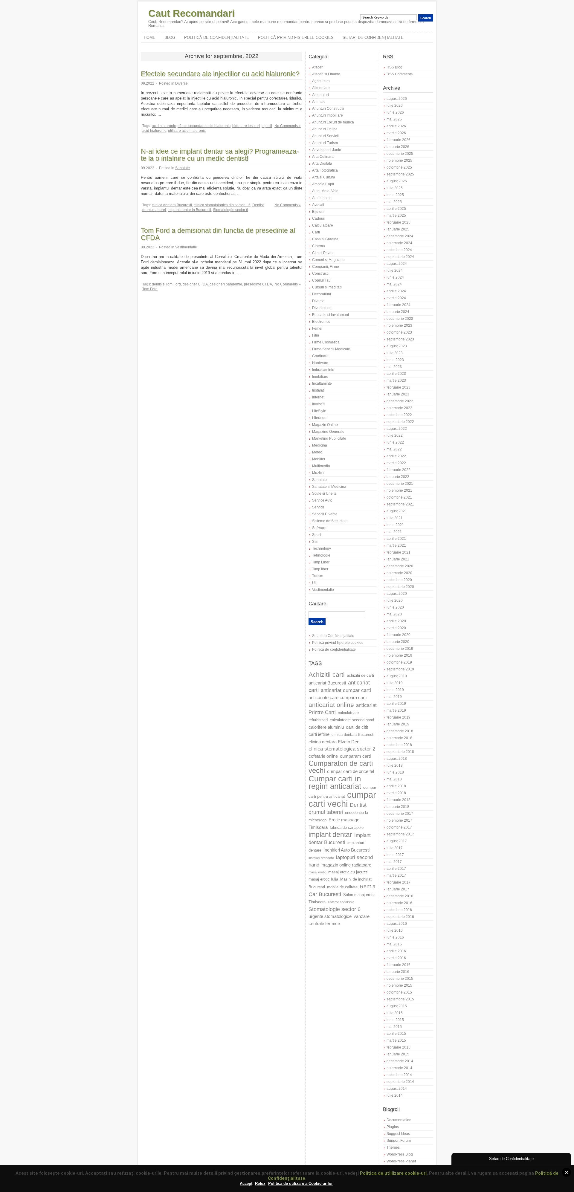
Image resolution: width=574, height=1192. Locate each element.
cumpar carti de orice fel (350, 771)
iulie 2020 (395, 600)
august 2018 (397, 759)
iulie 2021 (395, 518)
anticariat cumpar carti (346, 690)
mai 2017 (394, 862)
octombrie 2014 (399, 1075)
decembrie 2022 (400, 401)
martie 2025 (396, 215)
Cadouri (318, 218)
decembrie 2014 (400, 1061)
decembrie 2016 (400, 896)
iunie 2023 (395, 360)
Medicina (319, 445)
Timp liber (320, 569)
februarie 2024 (398, 305)
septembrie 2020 (400, 587)
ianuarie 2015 (398, 1054)
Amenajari (320, 95)
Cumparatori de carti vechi (341, 766)
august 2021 (397, 511)
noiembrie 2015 (399, 985)
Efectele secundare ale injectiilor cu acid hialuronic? (220, 74)
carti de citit (357, 727)
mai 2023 (394, 367)
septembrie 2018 (400, 752)
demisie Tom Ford (166, 284)
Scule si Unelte (324, 493)
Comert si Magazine (328, 260)
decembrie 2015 (400, 978)
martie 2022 (396, 463)
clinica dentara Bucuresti (172, 205)
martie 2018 (396, 793)
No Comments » (287, 126)
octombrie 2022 (399, 415)
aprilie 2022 (396, 456)
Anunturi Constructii (328, 108)
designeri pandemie (226, 284)
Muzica (318, 473)
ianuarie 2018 (398, 807)
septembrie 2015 (400, 999)
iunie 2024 (395, 277)
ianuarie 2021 (398, 559)
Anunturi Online (325, 129)
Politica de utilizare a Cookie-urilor (300, 1183)
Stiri (315, 542)
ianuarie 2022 (398, 477)
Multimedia (321, 466)
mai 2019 (394, 697)
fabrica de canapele (347, 828)
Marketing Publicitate (329, 438)
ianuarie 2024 (398, 312)
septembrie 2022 (400, 422)
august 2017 (397, 841)
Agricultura (321, 81)
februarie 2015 (398, 1047)
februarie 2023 (398, 387)
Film (315, 335)
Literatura (320, 418)
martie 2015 (396, 1040)
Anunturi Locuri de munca (333, 122)
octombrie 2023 (399, 332)
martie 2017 (396, 875)
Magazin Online (325, 425)
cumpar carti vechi (342, 799)
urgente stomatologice (330, 916)
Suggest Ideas (398, 1134)
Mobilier (318, 459)
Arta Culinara (323, 157)
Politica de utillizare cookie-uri (393, 1173)
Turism (317, 576)
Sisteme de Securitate (330, 521)
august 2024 (397, 264)
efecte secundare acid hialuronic (204, 126)
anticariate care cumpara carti (338, 697)
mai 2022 (394, 449)
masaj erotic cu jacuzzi (348, 872)
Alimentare (321, 88)
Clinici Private (323, 253)
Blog (169, 37)
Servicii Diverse (325, 514)
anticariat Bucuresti (327, 683)
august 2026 (397, 99)
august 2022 (397, 429)
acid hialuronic (164, 126)
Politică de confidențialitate (216, 37)
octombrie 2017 (399, 827)
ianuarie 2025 (398, 229)
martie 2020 (396, 628)
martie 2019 (396, 710)
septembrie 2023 (400, 339)
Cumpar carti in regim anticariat (335, 782)
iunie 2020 (395, 607)
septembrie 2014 (400, 1082)
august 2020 (397, 594)
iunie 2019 (395, 690)
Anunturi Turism (325, 143)
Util (314, 583)
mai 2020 (394, 614)
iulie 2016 (395, 930)
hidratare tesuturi (246, 126)
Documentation (399, 1120)
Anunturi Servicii (325, 136)
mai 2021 (394, 532)
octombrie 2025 (399, 167)
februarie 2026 (398, 140)
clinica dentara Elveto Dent (335, 741)
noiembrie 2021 (399, 490)
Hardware (320, 363)
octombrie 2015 (399, 992)
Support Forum (399, 1140)
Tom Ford (150, 289)
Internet (318, 397)
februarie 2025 (398, 222)
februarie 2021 (398, 552)
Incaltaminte (322, 383)
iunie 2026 (395, 112)
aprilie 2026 (396, 126)
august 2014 (397, 1088)
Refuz (260, 1183)
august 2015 (397, 1006)
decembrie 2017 (400, 814)
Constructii (320, 273)
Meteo (317, 452)
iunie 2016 (395, 937)
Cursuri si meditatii (327, 287)
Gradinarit (320, 356)
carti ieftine (319, 734)
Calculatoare (322, 225)
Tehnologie (321, 555)
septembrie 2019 (400, 669)
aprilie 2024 (396, 291)
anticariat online (331, 704)
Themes (393, 1147)
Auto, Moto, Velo (325, 191)
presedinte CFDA (258, 284)
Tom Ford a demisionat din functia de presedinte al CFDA (218, 234)
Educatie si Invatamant (330, 315)
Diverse (181, 83)
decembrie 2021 (400, 484)
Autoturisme (322, 198)
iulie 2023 (395, 353)
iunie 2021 (395, 525)
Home (149, 37)
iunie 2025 (395, 195)
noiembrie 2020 (399, 573)
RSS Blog (394, 67)
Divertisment (322, 308)
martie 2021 (396, 545)
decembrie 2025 (400, 154)
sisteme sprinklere (341, 902)
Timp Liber (320, 562)
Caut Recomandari (191, 13)
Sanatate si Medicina (329, 487)
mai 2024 (394, 284)
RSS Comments (400, 74)
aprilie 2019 (396, 704)
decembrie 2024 (400, 236)
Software (319, 528)
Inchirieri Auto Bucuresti (346, 850)
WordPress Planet (401, 1161)
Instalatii (319, 390)
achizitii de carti (360, 675)
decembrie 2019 (400, 649)
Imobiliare (320, 377)
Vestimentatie (186, 247)
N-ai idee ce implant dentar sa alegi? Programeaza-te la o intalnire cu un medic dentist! (220, 154)
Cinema (318, 246)
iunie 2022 (395, 442)
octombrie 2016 (399, 910)
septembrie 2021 (400, 504)
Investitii (318, 404)
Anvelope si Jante (326, 150)
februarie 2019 (398, 717)
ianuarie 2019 (398, 724)
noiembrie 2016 (399, 903)
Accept (246, 1183)
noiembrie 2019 (399, 655)
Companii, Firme (325, 267)
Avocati (318, 205)
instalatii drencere (321, 858)
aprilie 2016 (396, 951)
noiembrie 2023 (399, 325)
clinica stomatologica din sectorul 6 (222, 205)
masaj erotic (317, 872)
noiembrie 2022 (399, 408)
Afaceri (317, 67)
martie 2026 (396, 133)
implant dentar (330, 834)
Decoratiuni (321, 294)
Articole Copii (323, 184)
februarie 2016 (398, 965)
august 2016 (397, 923)
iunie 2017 (395, 855)
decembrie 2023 (400, 319)
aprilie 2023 (396, 374)
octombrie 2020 (399, 580)
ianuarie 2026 (398, 147)
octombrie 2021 (399, 497)
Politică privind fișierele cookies (296, 37)
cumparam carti (355, 756)
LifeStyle (319, 411)
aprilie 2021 (396, 539)
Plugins (393, 1127)
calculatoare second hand (352, 720)
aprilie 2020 (396, 621)
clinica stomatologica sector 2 (342, 749)
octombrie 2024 (399, 250)
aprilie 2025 (396, 209)
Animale (319, 102)
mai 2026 (394, 119)
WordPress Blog (400, 1154)
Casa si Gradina (325, 239)
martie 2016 (396, 958)
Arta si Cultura (323, 177)
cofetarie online (323, 756)
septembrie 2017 (400, 834)
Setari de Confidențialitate (373, 37)
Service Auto (322, 500)
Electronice (321, 322)
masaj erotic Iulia (323, 879)
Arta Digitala (322, 163)
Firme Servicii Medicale (331, 349)
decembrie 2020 (400, 566)
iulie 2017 (395, 848)
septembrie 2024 (400, 257)
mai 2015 (394, 1027)
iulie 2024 (395, 270)
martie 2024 (396, 298)
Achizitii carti (327, 674)
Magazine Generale (328, 432)
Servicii (318, 507)
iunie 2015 (395, 1020)
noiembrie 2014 (399, 1068)
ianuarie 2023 (398, 394)
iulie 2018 (395, 765)
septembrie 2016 (400, 917)
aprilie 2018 (396, 786)
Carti (316, 232)
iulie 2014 (395, 1095)
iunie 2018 (395, 772)
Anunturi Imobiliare (327, 115)
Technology (321, 548)
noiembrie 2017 (399, 820)
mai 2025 (394, 202)
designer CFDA (195, 284)
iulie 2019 (395, 683)
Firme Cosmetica (326, 342)
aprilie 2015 (396, 1033)
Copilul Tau (321, 280)
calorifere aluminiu (326, 727)
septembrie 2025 (400, 174)
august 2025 (397, 181)
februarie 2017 (398, 882)
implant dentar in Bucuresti (189, 210)
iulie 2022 (395, 435)
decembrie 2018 (400, 731)
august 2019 (397, 676)
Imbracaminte (323, 370)
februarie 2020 (398, 635)
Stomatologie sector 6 (230, 210)
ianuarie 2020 (398, 642)
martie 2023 (396, 380)
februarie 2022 (398, 470)
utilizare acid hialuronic (187, 131)
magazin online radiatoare (346, 865)
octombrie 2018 (399, 745)
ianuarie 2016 (398, 972)
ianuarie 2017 (398, 889)
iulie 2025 (395, 188)
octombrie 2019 (399, 662)
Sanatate (182, 168)
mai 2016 (394, 944)
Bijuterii (318, 212)
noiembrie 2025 (399, 160)
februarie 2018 (398, 800)
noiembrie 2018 (399, 738)
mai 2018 (394, 779)
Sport (316, 535)
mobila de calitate (342, 887)
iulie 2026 (395, 105)
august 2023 (397, 346)
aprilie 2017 (396, 869)
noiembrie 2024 (399, 243)
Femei (317, 328)
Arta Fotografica (325, 170)
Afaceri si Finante (326, 74)
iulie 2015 (395, 1013)
